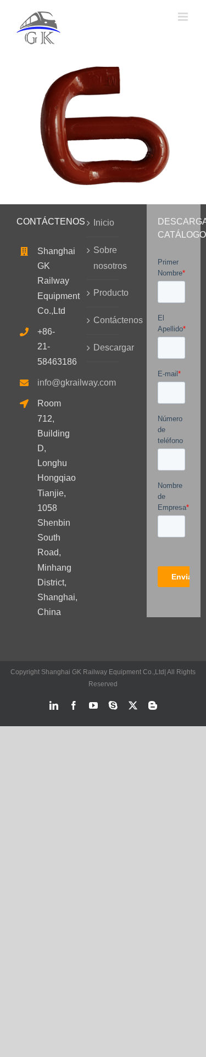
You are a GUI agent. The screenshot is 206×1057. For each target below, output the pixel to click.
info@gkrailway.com (42, 382)
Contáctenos (103, 320)
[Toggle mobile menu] (184, 16)
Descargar (103, 347)
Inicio (103, 222)
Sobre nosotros (103, 258)
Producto (103, 292)
